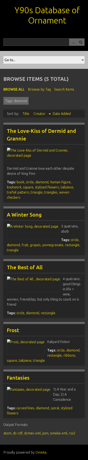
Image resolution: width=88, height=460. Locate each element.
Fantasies (18, 378)
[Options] (73, 42)
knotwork (14, 187)
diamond (41, 182)
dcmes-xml (32, 433)
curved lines (25, 408)
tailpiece (67, 187)
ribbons (69, 355)
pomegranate (52, 245)
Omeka (40, 452)
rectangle (72, 245)
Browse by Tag (39, 89)
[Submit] (81, 42)
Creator (40, 114)
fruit (25, 245)
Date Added (62, 114)
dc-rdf (17, 433)
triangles (50, 192)
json (45, 433)
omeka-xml (58, 433)
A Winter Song (24, 215)
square (28, 187)
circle (30, 182)
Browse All (14, 89)
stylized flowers (47, 187)
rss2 (72, 433)
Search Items (64, 89)
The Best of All (25, 267)
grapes (35, 245)
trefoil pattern (18, 192)
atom (7, 433)
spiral (55, 408)
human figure (60, 182)
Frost (13, 330)
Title (26, 114)
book (20, 182)
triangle (37, 192)
